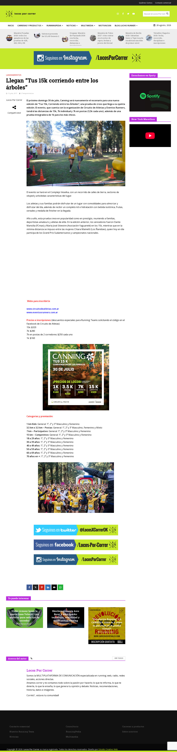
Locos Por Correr (14, 100)
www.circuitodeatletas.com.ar (43, 308)
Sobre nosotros (130, 731)
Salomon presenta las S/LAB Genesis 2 (22, 34)
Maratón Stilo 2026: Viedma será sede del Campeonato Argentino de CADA (162, 37)
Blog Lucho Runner (125, 25)
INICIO (11, 25)
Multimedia (87, 25)
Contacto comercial (163, 3)
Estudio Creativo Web (108, 749)
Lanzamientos (13, 75)
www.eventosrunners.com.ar (42, 312)
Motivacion (105, 25)
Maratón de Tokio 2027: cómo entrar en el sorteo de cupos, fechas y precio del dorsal (78, 38)
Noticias (71, 25)
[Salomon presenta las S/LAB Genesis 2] (9, 35)
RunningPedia (54, 25)
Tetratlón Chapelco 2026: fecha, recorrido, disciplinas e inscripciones (134, 38)
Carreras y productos (29, 25)
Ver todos (118, 658)
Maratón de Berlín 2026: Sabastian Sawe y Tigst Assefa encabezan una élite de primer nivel (106, 38)
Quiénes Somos (145, 3)
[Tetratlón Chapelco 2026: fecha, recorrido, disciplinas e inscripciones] (120, 38)
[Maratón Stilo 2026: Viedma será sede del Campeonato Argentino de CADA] (148, 37)
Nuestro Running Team (22, 731)
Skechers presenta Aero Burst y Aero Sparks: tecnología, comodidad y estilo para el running (66, 616)
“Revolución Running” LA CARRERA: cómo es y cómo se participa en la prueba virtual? (106, 624)
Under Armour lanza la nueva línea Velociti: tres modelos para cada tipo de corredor (24, 616)
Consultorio (72, 726)
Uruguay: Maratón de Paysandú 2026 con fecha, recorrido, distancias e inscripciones (50, 39)
